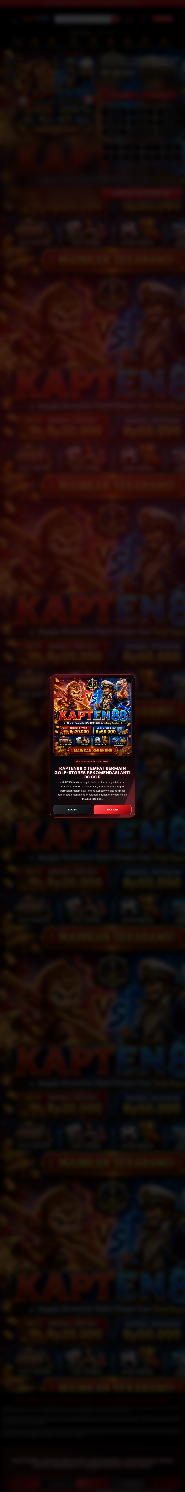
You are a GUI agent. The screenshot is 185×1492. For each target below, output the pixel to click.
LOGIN (72, 809)
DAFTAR (112, 809)
